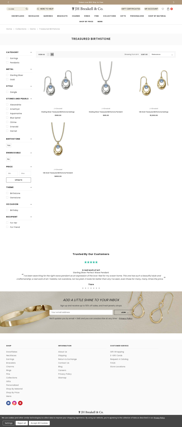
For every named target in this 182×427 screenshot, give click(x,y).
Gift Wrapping (117, 352)
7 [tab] (99, 288)
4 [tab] (91, 288)
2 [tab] (85, 288)
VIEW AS (41, 54)
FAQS (112, 363)
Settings (9, 423)
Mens (100, 21)
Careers (62, 370)
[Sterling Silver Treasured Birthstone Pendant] (106, 83)
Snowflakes (18, 16)
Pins (96, 16)
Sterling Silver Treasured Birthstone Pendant (106, 112)
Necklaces (33, 16)
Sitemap (62, 378)
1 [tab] (82, 288)
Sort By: (144, 54)
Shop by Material (157, 16)
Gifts (123, 16)
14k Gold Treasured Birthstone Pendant (58, 173)
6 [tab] (96, 288)
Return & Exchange (67, 359)
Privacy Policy (125, 318)
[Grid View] (52, 54)
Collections (109, 16)
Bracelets (62, 16)
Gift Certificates (131, 9)
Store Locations (117, 366)
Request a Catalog (119, 359)
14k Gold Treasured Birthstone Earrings (153, 112)
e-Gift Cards (116, 355)
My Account (151, 9)
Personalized (137, 16)
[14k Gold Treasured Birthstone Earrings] (154, 83)
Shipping (62, 355)
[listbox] (162, 54)
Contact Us (63, 363)
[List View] (48, 54)
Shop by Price (86, 21)
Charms (76, 16)
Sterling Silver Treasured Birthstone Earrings (58, 112)
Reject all (22, 423)
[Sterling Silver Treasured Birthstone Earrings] (58, 83)
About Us (62, 352)
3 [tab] (88, 288)
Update (18, 180)
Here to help (46, 9)
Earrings (48, 16)
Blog (60, 366)
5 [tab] (93, 288)
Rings (87, 16)
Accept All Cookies (39, 423)
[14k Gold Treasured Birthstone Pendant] (58, 144)
